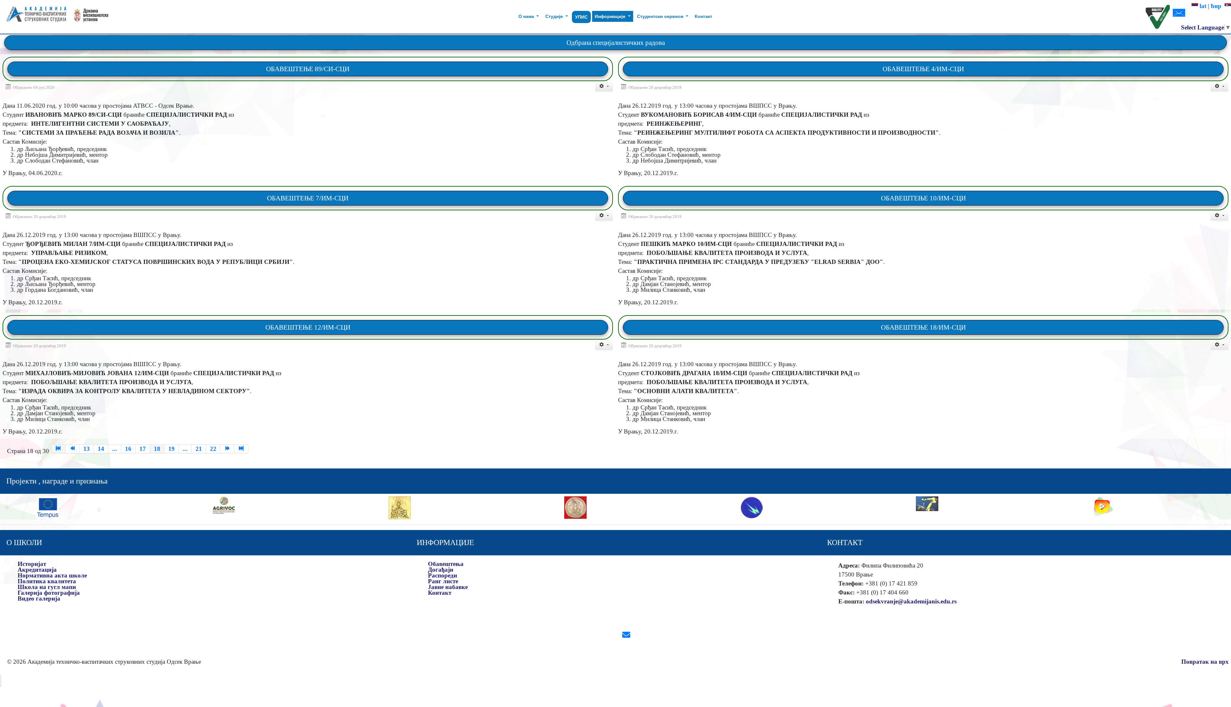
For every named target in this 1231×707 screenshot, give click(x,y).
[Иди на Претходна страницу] (72, 448)
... (114, 448)
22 (213, 448)
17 (142, 448)
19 (171, 448)
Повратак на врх (1205, 661)
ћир (1218, 6)
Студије (554, 16)
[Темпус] (48, 507)
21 (199, 448)
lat (1202, 6)
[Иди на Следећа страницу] (228, 448)
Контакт (703, 16)
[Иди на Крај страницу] (241, 448)
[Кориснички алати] (604, 86)
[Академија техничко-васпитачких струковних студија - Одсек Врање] (34, 17)
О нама (526, 16)
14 (101, 448)
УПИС (581, 17)
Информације (611, 16)
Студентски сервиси (661, 16)
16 (128, 448)
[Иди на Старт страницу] (58, 448)
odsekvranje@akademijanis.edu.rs (911, 601)
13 (86, 448)
